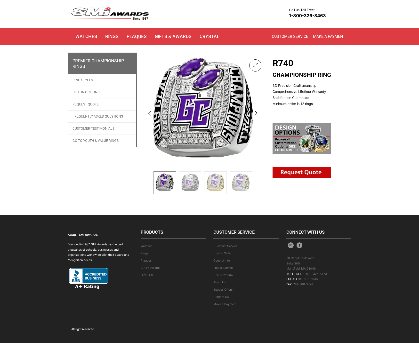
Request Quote (86, 104)
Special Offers (223, 289)
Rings (111, 36)
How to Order (222, 253)
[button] (255, 65)
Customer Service (290, 36)
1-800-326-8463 (307, 15)
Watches (86, 36)
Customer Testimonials (93, 128)
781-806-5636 (308, 279)
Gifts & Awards (173, 36)
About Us (219, 282)
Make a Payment (329, 36)
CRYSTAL (209, 36)
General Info (221, 260)
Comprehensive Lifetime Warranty (299, 91)
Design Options (86, 92)
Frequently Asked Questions (98, 116)
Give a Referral (223, 275)
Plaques (136, 36)
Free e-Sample (223, 268)
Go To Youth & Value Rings (96, 141)
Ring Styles (83, 80)
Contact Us (221, 297)
